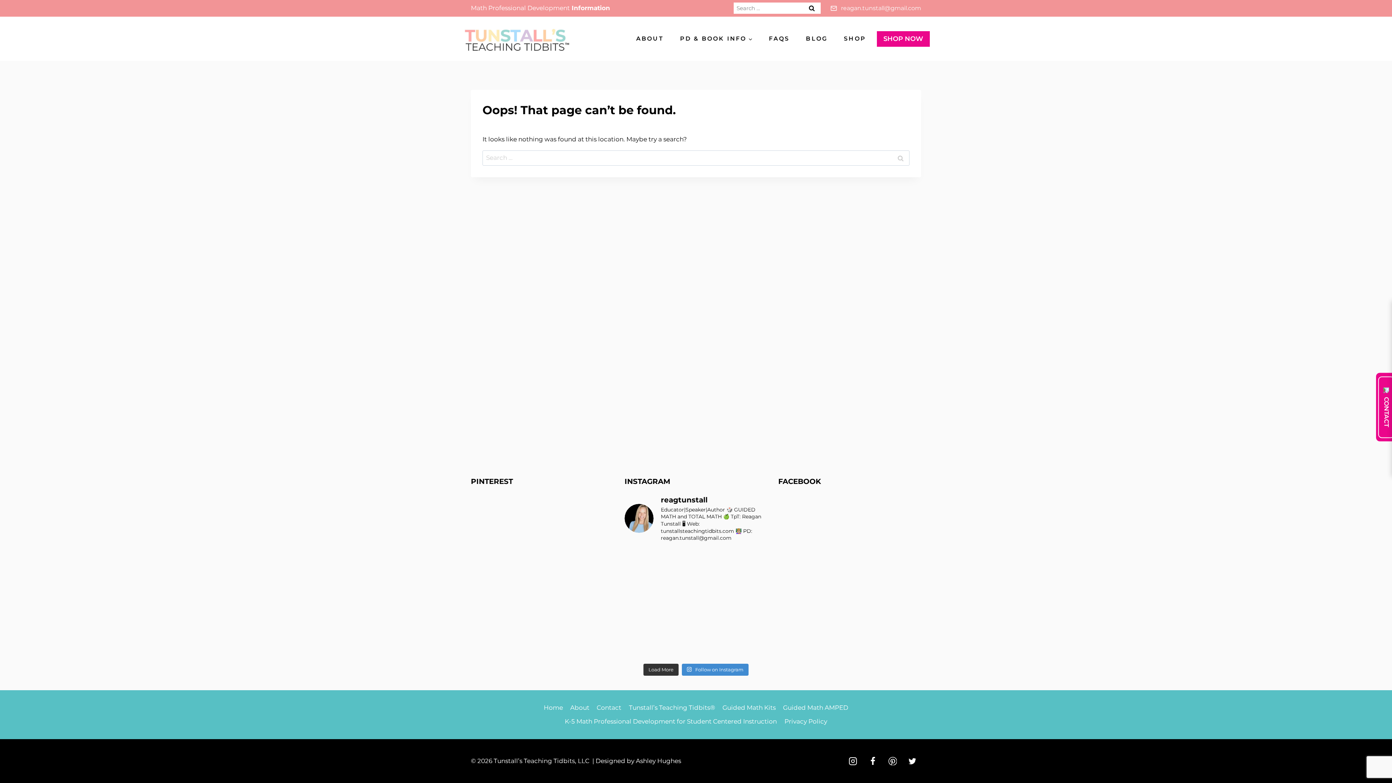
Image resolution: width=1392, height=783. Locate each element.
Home (553, 707)
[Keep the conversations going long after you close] (677, 582)
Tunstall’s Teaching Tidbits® (672, 707)
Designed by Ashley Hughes (638, 761)
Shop (855, 38)
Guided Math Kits (749, 707)
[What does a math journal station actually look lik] (641, 560)
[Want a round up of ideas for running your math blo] (641, 604)
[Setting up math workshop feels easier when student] (750, 626)
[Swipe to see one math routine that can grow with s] (714, 560)
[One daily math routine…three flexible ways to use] (677, 626)
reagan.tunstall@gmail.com (881, 8)
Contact (609, 707)
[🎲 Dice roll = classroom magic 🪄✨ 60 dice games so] (714, 604)
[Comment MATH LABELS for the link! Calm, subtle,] (677, 604)
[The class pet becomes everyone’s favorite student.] (714, 582)
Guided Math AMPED (815, 707)
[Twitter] (912, 761)
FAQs (779, 38)
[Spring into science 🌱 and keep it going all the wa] (750, 648)
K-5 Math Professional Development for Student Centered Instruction (671, 721)
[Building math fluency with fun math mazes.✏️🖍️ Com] (750, 582)
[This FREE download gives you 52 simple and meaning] (677, 648)
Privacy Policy (805, 721)
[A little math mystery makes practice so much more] (641, 626)
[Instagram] (853, 761)
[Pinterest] (893, 761)
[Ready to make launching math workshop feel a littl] (641, 582)
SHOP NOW (903, 39)
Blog (817, 38)
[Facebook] (873, 761)
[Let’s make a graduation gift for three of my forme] (714, 648)
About (650, 38)
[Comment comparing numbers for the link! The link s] (714, 626)
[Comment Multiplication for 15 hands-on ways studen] (677, 560)
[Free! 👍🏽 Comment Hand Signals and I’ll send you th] (641, 648)
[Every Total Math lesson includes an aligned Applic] (750, 560)
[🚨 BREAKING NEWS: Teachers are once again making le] (750, 604)
